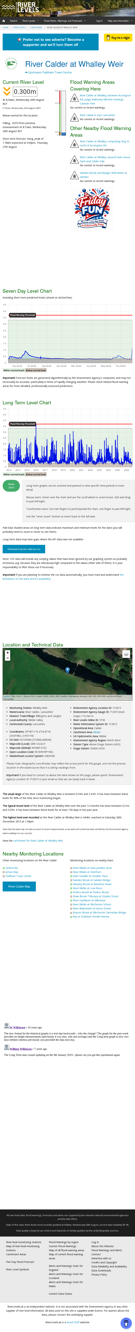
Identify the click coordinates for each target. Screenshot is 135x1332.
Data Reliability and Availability (109, 1266)
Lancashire (36, 27)
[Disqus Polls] (67, 973)
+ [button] (8, 653)
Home (5, 27)
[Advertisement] (67, 258)
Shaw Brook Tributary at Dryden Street (95, 896)
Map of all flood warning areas (66, 1250)
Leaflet (6, 696)
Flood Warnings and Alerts (106, 1250)
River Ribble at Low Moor (87, 888)
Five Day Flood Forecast (20, 1261)
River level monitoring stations (23, 1242)
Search (13, 20)
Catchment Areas (16, 1254)
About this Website (102, 1246)
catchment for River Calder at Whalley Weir (38, 840)
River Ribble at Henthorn (87, 872)
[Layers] (126, 654)
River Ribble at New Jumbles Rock (92, 868)
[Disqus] (67, 1065)
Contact (96, 1254)
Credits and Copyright (104, 1262)
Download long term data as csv (24, 549)
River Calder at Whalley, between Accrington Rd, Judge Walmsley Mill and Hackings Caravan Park (105, 99)
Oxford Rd (11, 868)
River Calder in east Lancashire (97, 115)
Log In (99, 20)
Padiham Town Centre (18, 876)
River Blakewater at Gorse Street (92, 908)
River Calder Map (19, 886)
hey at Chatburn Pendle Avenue (91, 916)
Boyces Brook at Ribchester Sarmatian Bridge (99, 912)
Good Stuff (73, 1322)
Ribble (97, 732)
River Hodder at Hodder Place (90, 876)
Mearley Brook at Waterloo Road (92, 884)
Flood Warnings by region (64, 1242)
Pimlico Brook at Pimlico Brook (91, 892)
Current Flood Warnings (62, 1246)
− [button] (8, 658)
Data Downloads (101, 1270)
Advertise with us (101, 1258)
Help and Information (118, 20)
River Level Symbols (17, 1269)
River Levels (28, 20)
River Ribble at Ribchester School (92, 904)
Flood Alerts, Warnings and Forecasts (63, 20)
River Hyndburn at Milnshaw (89, 900)
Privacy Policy (99, 1274)
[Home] (3, 21)
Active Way (11, 872)
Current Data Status (60, 1293)
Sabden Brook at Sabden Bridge (92, 880)
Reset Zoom (11, 485)
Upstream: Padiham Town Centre (49, 72)
